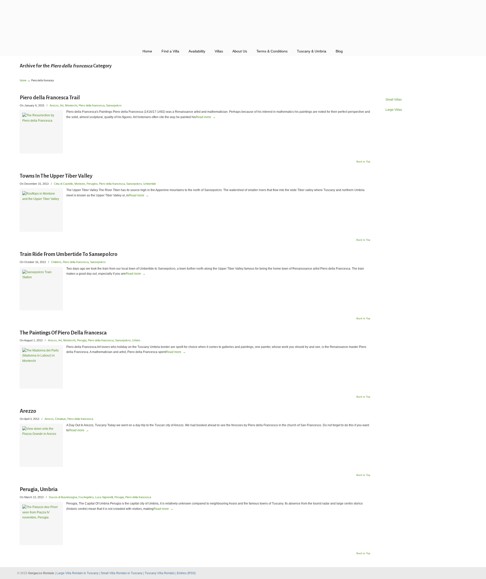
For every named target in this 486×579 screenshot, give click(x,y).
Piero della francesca (92, 105)
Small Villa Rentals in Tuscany (122, 573)
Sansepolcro (114, 105)
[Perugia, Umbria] (41, 524)
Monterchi (71, 105)
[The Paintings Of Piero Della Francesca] (41, 367)
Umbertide (149, 183)
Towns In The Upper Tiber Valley (56, 176)
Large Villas (394, 109)
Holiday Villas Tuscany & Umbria (243, 23)
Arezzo (54, 105)
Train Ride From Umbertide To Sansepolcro (68, 254)
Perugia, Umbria (39, 489)
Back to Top (363, 161)
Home (23, 80)
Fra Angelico (86, 497)
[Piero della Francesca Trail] (41, 132)
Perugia (81, 340)
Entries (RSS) (186, 573)
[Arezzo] (41, 445)
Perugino (92, 183)
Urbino (136, 340)
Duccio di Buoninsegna (63, 497)
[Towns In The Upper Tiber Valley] (41, 210)
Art (62, 105)
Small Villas (394, 99)
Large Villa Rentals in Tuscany (77, 573)
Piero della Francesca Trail (50, 98)
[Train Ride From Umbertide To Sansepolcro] (41, 289)
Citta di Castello (63, 183)
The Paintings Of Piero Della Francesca (63, 333)
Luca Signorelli (104, 497)
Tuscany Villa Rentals (160, 573)
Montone (79, 183)
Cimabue (60, 418)
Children (56, 262)
